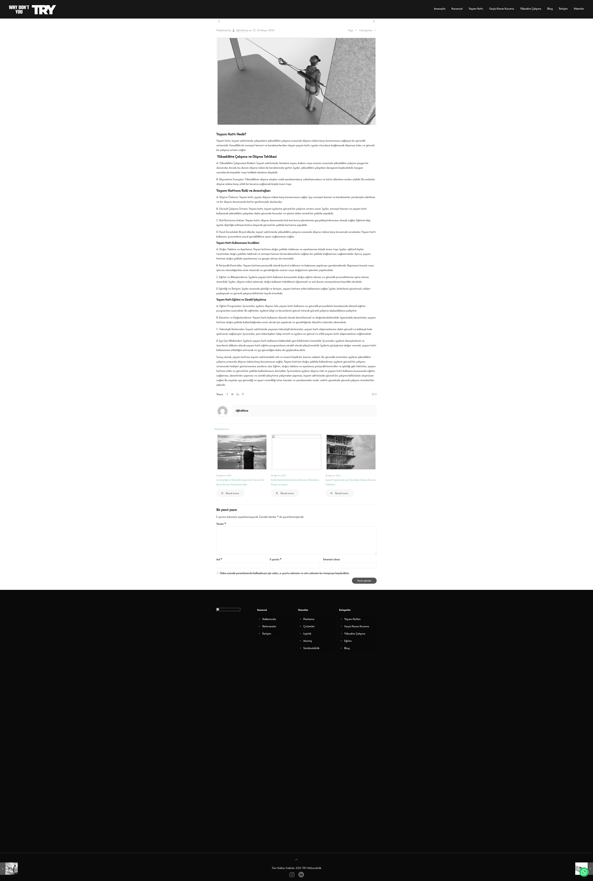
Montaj (307, 641)
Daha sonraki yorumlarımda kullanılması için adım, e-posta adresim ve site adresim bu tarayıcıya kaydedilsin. (284, 573)
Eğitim (348, 641)
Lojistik (307, 633)
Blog (347, 648)
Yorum (221, 524)
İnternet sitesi (331, 559)
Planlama (308, 619)
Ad (219, 559)
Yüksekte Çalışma (354, 633)
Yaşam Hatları (352, 619)
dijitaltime (242, 30)
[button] (584, 872)
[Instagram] (292, 874)
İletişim (266, 633)
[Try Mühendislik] (33, 8)
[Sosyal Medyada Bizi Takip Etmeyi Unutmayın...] (301, 874)
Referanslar (269, 626)
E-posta (276, 559)
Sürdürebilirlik (311, 648)
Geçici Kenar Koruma (356, 626)
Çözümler (309, 626)
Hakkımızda (269, 619)
